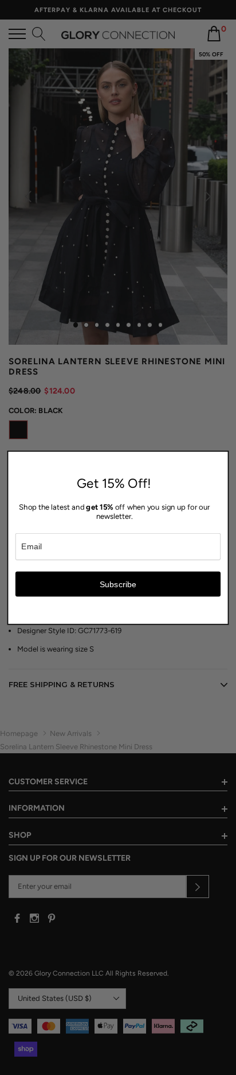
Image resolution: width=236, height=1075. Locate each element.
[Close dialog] (221, 457)
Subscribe (118, 583)
